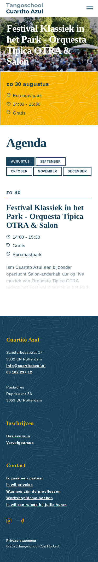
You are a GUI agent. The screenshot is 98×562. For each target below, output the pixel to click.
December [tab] (77, 171)
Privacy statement (22, 541)
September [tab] (50, 161)
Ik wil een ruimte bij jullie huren (39, 504)
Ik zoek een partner (26, 478)
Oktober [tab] (19, 171)
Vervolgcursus (20, 442)
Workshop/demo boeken (31, 498)
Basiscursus (18, 436)
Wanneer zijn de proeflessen (35, 491)
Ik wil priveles (20, 484)
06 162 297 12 (19, 372)
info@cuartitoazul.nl (27, 365)
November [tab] (47, 171)
